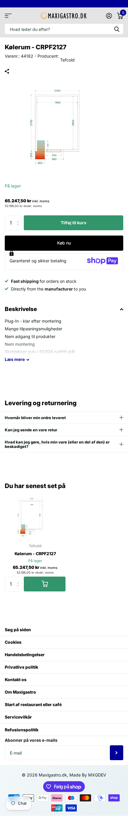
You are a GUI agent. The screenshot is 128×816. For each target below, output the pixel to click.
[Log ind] (109, 16)
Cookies (13, 642)
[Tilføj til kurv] (44, 584)
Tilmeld (116, 752)
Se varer (8, 15)
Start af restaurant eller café (33, 704)
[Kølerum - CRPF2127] (35, 516)
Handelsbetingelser (25, 654)
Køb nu (64, 242)
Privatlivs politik (21, 667)
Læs (15, 359)
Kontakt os (15, 679)
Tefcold (67, 59)
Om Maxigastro (20, 692)
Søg (116, 29)
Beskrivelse (21, 309)
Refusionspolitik (21, 729)
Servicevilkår (18, 716)
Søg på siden (18, 629)
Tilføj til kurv (73, 222)
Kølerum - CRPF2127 (35, 553)
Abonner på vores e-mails (31, 740)
